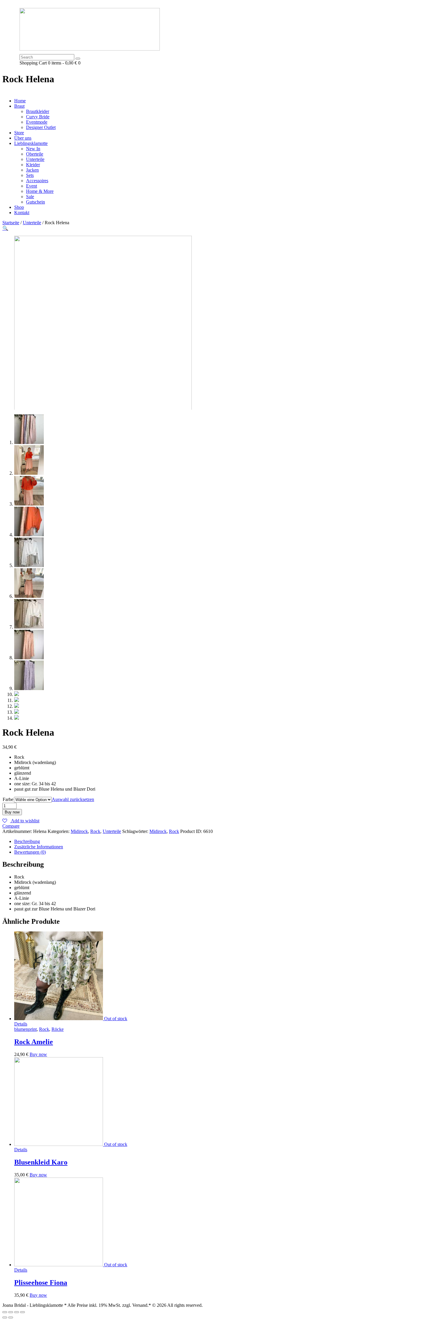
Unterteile (32, 222)
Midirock (79, 831)
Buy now (12, 812)
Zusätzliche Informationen (38, 846)
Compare (11, 826)
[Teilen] (10, 1312)
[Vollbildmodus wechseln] (16, 1312)
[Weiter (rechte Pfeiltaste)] (10, 1317)
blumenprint (25, 1029)
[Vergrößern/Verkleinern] (22, 1312)
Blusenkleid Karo (40, 1162)
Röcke (57, 1029)
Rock (95, 831)
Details (20, 1023)
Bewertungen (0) (30, 852)
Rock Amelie (33, 1042)
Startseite (10, 222)
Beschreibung (27, 841)
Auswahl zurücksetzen (73, 799)
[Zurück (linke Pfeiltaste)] (4, 1317)
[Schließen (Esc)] (4, 1312)
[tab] (223, 841)
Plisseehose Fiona (40, 1282)
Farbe (8, 799)
